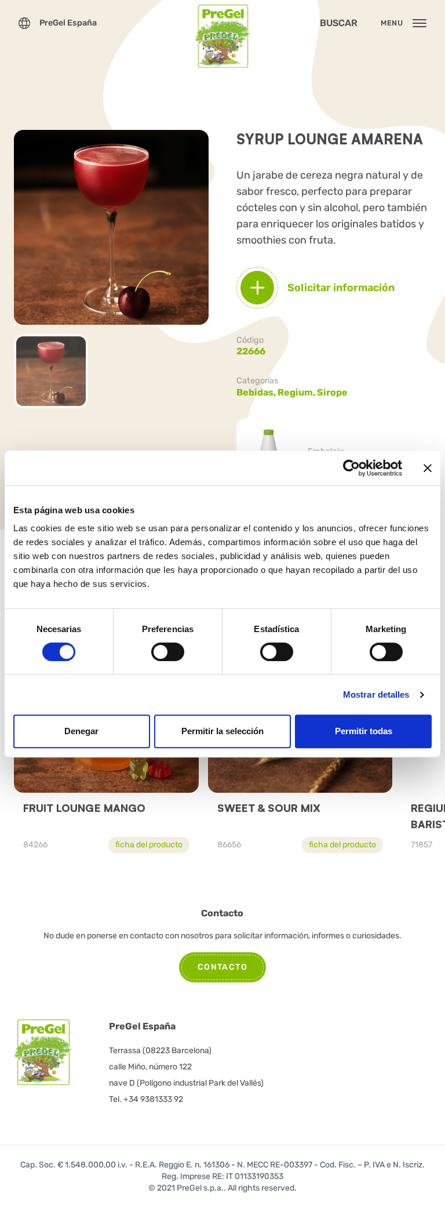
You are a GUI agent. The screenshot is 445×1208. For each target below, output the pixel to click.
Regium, (297, 392)
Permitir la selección (222, 731)
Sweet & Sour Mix (268, 807)
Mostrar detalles (376, 694)
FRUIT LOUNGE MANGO (84, 807)
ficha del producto (149, 845)
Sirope (332, 392)
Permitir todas (363, 731)
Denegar (81, 731)
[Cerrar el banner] (428, 468)
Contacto (222, 967)
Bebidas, (257, 392)
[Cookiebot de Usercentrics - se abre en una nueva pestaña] (351, 468)
